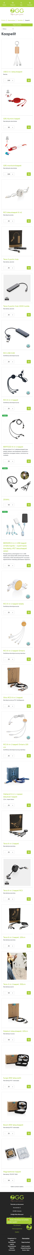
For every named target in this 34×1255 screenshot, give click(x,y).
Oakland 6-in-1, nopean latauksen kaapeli (13, 795)
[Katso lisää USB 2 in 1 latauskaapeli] (17, 53)
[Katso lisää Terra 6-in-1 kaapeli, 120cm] (17, 919)
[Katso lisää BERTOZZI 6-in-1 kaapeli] (17, 428)
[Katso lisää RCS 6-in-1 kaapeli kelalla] (17, 585)
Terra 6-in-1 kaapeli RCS (13, 890)
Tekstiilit (11, 1248)
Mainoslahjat (11, 20)
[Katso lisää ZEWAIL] (17, 481)
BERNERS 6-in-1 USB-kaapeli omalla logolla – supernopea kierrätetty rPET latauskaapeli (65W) (15, 547)
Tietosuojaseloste (17, 1228)
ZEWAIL (6, 499)
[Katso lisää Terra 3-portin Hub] (17, 241)
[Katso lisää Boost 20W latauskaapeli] (17, 1106)
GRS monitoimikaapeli (12, 165)
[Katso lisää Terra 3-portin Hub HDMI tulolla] (17, 288)
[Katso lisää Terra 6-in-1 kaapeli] (17, 825)
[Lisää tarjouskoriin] (29, 80)
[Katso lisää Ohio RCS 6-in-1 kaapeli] (17, 679)
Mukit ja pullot (25, 1246)
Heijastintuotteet (26, 1248)
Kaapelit (27, 20)
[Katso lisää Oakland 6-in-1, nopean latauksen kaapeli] (17, 775)
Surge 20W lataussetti (12, 1078)
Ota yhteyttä (17, 1225)
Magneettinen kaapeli (12, 1172)
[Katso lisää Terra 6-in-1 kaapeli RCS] (17, 872)
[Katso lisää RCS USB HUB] (17, 334)
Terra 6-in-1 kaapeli (11, 843)
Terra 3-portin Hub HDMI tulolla (16, 306)
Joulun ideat (25, 1250)
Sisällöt (17, 1232)
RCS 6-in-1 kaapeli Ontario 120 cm (15, 745)
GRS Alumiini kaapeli (11, 118)
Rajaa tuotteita (17, 25)
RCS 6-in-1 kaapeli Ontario (14, 651)
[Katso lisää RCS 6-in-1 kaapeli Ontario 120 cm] (17, 726)
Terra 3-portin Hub (10, 259)
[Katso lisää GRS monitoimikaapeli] (17, 147)
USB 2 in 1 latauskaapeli (12, 72)
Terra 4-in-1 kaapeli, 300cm (14, 984)
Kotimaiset (12, 1250)
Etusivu (3, 20)
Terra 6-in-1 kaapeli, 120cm (14, 937)
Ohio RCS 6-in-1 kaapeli (13, 697)
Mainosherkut (12, 1246)
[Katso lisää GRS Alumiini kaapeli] (17, 100)
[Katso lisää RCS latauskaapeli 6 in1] (17, 194)
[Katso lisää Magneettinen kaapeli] (17, 1153)
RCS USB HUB (9, 353)
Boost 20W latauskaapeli (13, 1125)
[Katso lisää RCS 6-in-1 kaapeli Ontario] (17, 632)
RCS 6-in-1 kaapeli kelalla (13, 604)
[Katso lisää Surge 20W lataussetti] (17, 1059)
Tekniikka (20, 20)
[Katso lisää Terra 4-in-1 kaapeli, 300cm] (17, 966)
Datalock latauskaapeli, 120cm (15, 1031)
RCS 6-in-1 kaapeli (10, 400)
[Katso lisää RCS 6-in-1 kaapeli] (17, 381)
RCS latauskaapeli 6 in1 (12, 212)
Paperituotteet (25, 1242)
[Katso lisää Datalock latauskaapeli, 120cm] (17, 1013)
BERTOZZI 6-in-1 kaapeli (13, 447)
